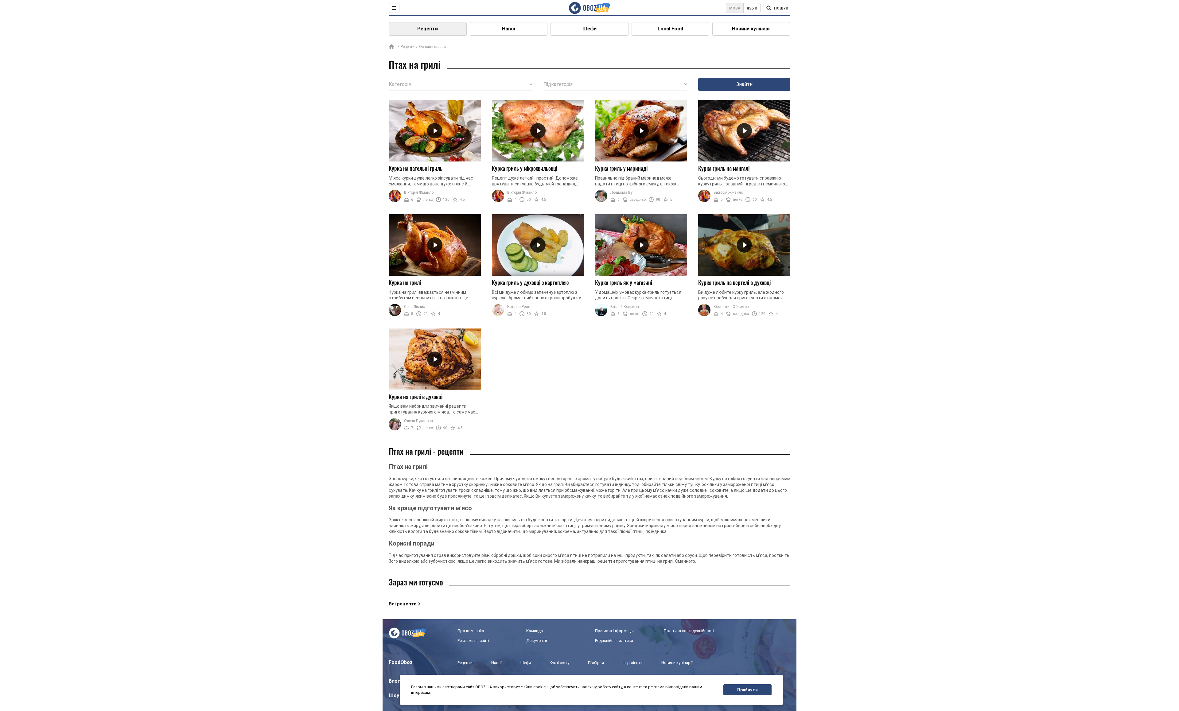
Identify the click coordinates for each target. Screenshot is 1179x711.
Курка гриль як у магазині (623, 282)
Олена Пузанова (418, 421)
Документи (536, 640)
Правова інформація (614, 630)
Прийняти (747, 689)
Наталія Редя (518, 307)
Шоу (394, 695)
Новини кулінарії (751, 29)
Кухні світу (559, 662)
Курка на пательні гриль (415, 168)
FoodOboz (401, 662)
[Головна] (391, 47)
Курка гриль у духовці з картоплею (530, 282)
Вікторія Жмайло (419, 192)
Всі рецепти (403, 604)
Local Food (670, 29)
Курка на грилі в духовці (415, 396)
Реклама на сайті (473, 640)
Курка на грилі (405, 282)
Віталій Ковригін (624, 307)
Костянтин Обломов (731, 307)
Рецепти (427, 29)
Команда (534, 630)
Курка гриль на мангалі (723, 168)
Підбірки (596, 662)
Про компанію (470, 630)
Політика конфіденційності (689, 630)
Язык (752, 8)
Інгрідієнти (633, 662)
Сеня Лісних (414, 307)
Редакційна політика (614, 640)
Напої (508, 29)
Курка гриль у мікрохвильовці (524, 168)
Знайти (744, 84)
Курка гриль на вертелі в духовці (734, 282)
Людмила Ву (621, 192)
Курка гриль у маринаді (621, 168)
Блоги (396, 681)
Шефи (589, 29)
